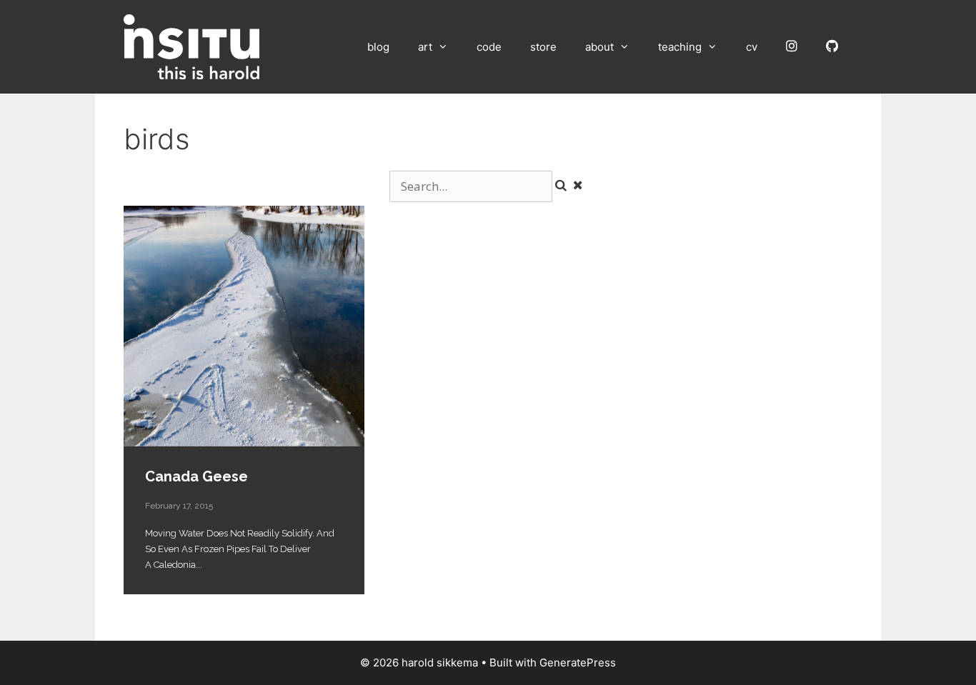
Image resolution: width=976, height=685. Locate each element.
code (489, 47)
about (599, 47)
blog (378, 47)
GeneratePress (577, 662)
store (543, 47)
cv (751, 47)
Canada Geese (244, 326)
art (425, 47)
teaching (680, 47)
